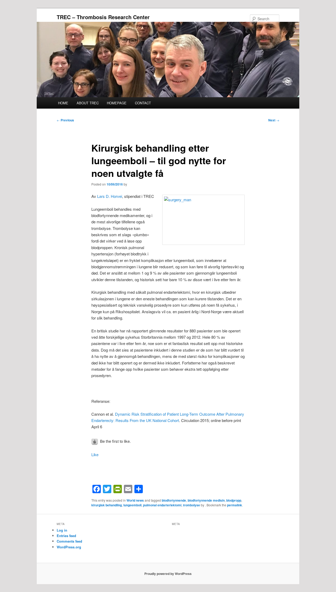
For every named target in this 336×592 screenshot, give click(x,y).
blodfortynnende (174, 500)
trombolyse (191, 505)
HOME (63, 102)
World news (135, 500)
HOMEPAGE (117, 102)
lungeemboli (132, 505)
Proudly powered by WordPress (168, 573)
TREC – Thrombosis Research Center (103, 17)
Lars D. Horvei (109, 196)
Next (273, 120)
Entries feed (66, 535)
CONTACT (143, 102)
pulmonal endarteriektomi (162, 505)
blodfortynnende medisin (206, 500)
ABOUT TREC (88, 102)
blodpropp (233, 500)
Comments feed (69, 541)
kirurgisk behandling (106, 505)
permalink (234, 505)
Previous (65, 120)
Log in (62, 530)
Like (94, 454)
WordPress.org (69, 546)
